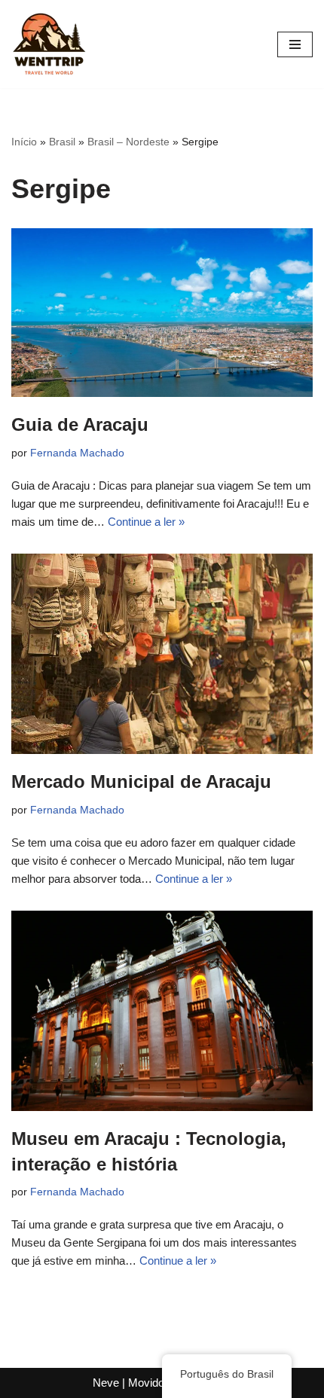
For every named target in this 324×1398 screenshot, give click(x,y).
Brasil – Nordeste (128, 142)
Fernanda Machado (77, 453)
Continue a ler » (146, 521)
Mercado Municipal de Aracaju (141, 781)
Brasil (62, 142)
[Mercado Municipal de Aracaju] (162, 654)
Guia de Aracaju (79, 424)
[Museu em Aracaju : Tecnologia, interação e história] (162, 1011)
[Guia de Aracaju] (162, 313)
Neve (106, 1382)
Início (24, 142)
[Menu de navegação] (295, 44)
